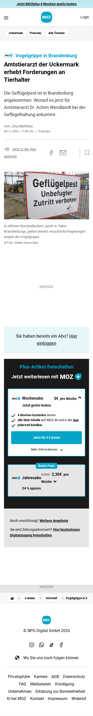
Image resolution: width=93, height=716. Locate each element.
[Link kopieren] (42, 153)
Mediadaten (40, 684)
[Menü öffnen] (6, 17)
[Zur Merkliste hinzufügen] (85, 153)
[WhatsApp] (42, 645)
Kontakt (37, 698)
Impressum (57, 698)
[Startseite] (12, 598)
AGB (55, 676)
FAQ (22, 684)
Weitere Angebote (54, 521)
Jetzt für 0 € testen (46, 437)
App (76, 420)
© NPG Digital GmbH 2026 (46, 630)
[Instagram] (32, 645)
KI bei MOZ (16, 698)
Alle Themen (56, 33)
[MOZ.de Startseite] (46, 17)
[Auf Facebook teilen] (51, 153)
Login (84, 17)
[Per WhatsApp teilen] (73, 153)
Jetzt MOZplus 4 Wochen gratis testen (47, 4)
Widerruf (78, 698)
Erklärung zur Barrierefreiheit (60, 691)
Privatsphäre (19, 676)
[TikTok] (52, 645)
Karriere (40, 676)
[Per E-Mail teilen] (63, 153)
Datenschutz (74, 676)
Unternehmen (19, 691)
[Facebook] (61, 645)
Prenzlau (35, 33)
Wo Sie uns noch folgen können (51, 657)
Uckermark (16, 33)
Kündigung (64, 684)
